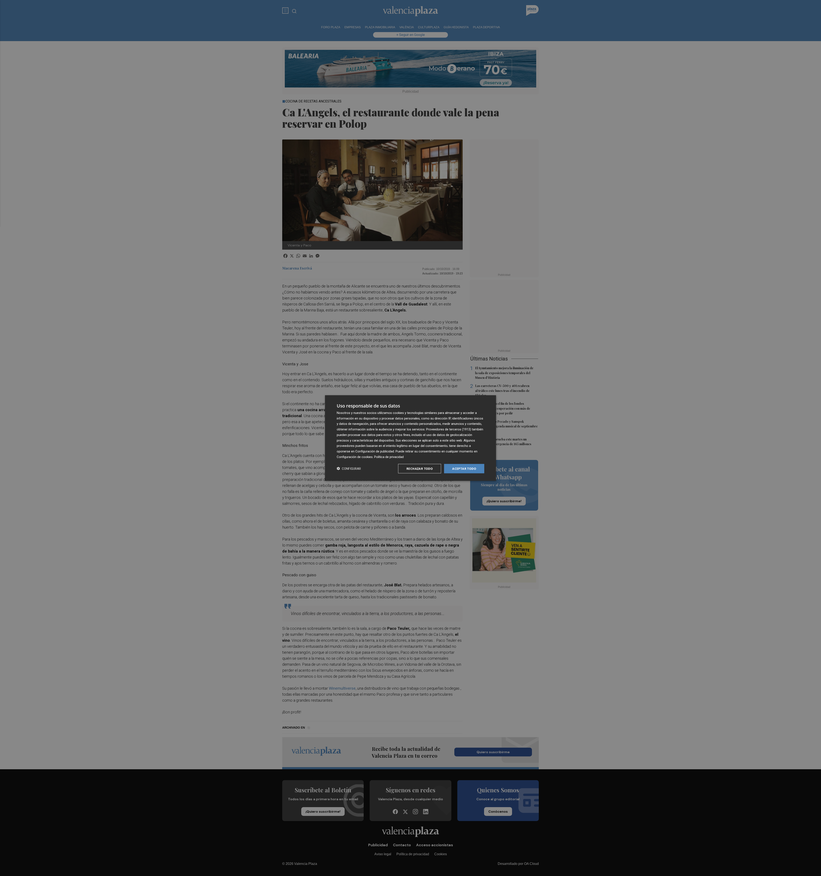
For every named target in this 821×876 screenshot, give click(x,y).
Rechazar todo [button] (419, 468)
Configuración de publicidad (374, 451)
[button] (349, 468)
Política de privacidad (389, 457)
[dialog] (410, 438)
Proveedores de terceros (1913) (448, 429)
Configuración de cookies (355, 457)
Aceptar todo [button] (464, 468)
